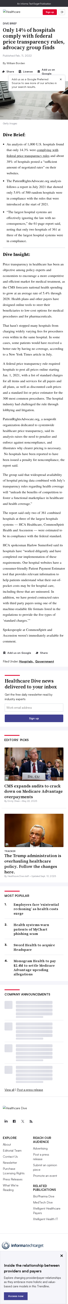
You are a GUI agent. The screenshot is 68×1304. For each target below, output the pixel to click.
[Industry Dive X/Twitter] (23, 1122)
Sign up (50, 12)
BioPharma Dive (43, 1196)
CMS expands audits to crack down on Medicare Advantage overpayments (33, 791)
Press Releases (12, 1179)
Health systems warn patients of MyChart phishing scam (31, 929)
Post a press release (30, 1090)
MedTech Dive (43, 1202)
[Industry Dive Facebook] (14, 1122)
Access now (15, 1296)
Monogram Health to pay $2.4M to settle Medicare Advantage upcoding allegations (35, 968)
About (7, 1144)
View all (9, 1090)
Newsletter (10, 1162)
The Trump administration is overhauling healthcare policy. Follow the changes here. (32, 864)
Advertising (40, 1148)
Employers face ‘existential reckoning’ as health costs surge (36, 909)
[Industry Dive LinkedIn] (6, 1122)
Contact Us (10, 1156)
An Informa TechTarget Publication (34, 3)
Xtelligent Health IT (45, 1219)
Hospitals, (26, 661)
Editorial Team (12, 1150)
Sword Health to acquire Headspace (34, 947)
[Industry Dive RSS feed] (31, 1122)
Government (44, 661)
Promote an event (45, 1176)
